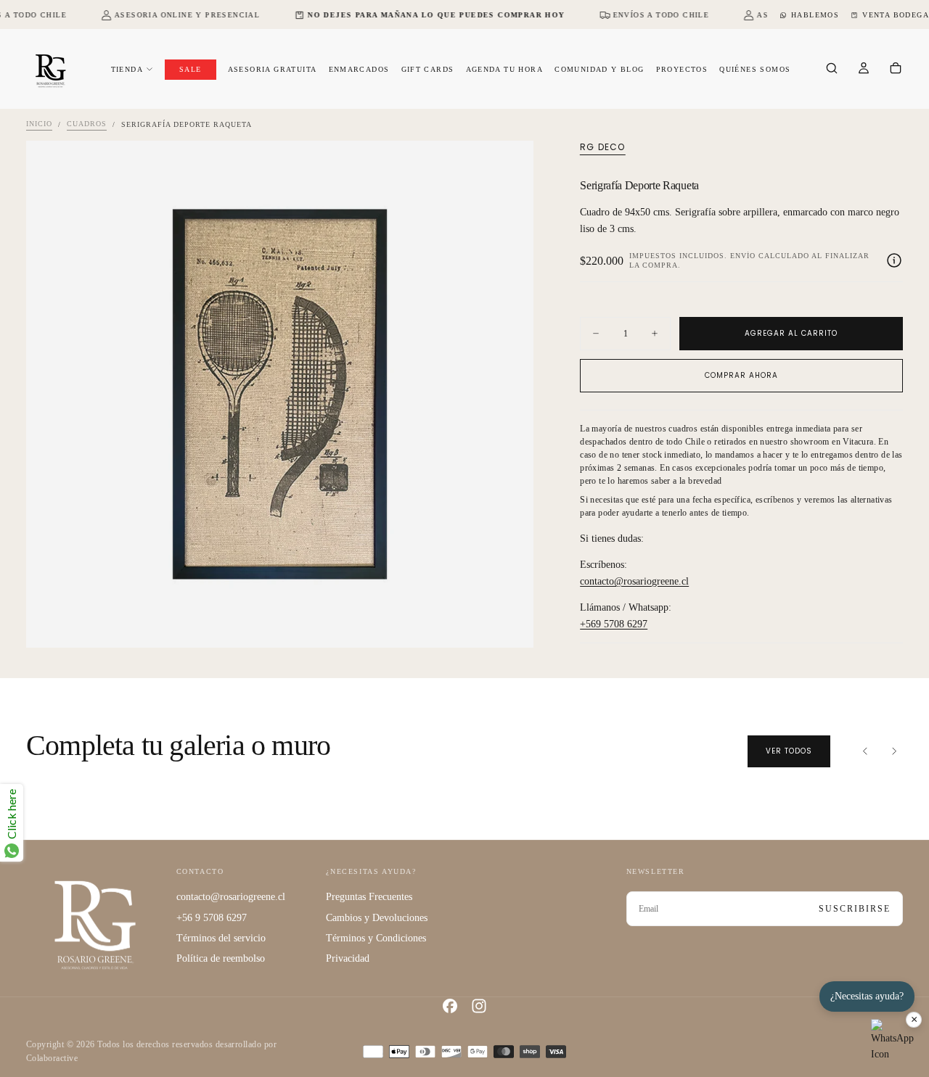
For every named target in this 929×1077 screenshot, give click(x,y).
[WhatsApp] (892, 1040)
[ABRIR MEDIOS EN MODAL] (510, 624)
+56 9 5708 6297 (211, 917)
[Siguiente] (894, 751)
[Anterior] (865, 751)
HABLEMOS (815, 15)
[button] (831, 70)
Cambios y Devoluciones (376, 917)
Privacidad (347, 958)
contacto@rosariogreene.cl (634, 581)
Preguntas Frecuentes (369, 896)
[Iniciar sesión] (863, 70)
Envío (743, 256)
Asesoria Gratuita (272, 69)
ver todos (789, 751)
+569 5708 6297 (613, 624)
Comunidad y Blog (599, 69)
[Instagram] (479, 1006)
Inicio (39, 124)
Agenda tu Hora (505, 69)
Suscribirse (855, 909)
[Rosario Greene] (95, 924)
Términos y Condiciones (376, 938)
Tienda (127, 69)
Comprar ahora (741, 375)
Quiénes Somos (754, 69)
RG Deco (602, 147)
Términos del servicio (221, 938)
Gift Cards (427, 69)
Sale (190, 69)
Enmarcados (359, 69)
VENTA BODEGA (895, 15)
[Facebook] (450, 1006)
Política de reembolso (220, 958)
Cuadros (87, 124)
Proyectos (682, 69)
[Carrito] (895, 70)
